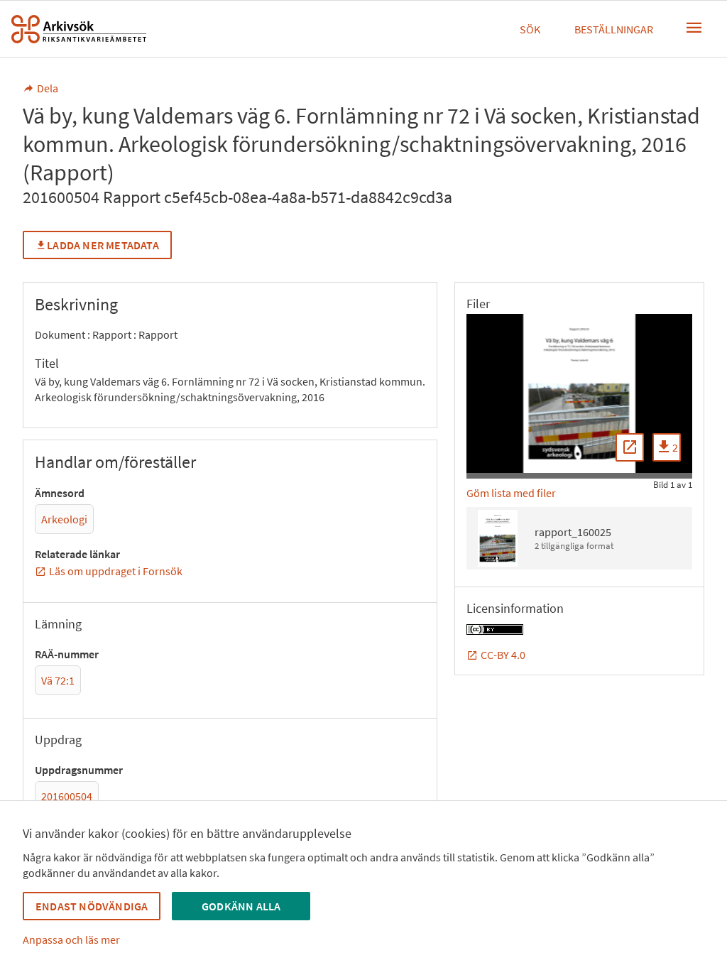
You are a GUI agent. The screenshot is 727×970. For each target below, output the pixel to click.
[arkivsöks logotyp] (78, 29)
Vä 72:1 (58, 680)
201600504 (66, 796)
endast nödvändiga (91, 906)
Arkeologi (64, 519)
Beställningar (613, 29)
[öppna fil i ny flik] (630, 447)
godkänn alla (241, 906)
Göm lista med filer (511, 493)
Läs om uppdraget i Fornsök (115, 571)
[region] (579, 393)
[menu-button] (694, 28)
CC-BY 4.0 (503, 655)
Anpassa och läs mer (71, 939)
